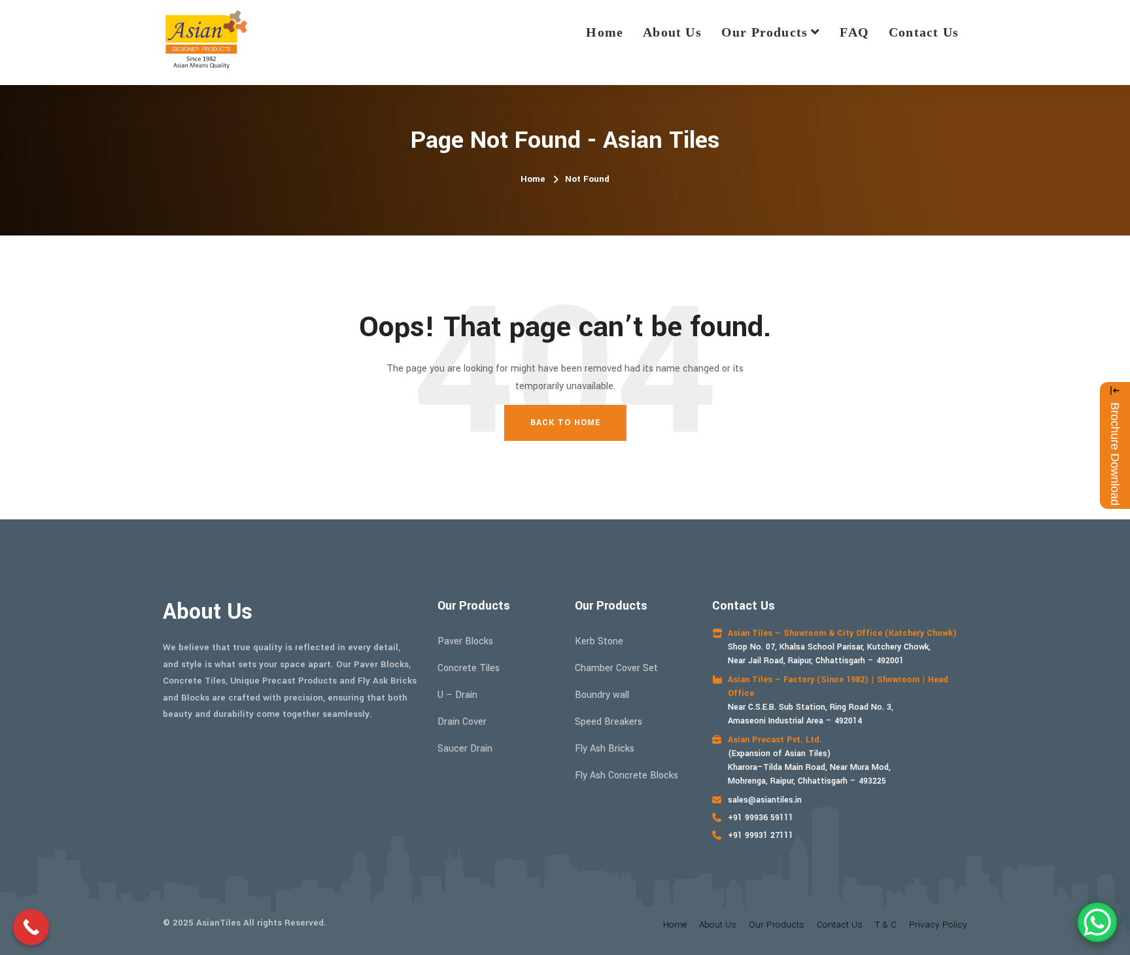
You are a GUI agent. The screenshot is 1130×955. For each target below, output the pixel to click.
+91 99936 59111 (760, 818)
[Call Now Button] (31, 927)
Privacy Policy (938, 924)
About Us (672, 32)
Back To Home (565, 422)
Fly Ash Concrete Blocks (626, 775)
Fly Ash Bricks (604, 748)
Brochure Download (1114, 454)
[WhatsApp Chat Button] (1097, 922)
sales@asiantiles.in (765, 800)
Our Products (764, 32)
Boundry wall (602, 695)
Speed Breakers (608, 722)
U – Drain (457, 695)
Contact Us (924, 32)
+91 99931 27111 (760, 835)
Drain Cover (462, 722)
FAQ (854, 32)
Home (604, 32)
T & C (886, 924)
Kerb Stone (599, 641)
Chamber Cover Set (616, 668)
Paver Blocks (465, 641)
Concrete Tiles (468, 668)
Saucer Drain (464, 748)
